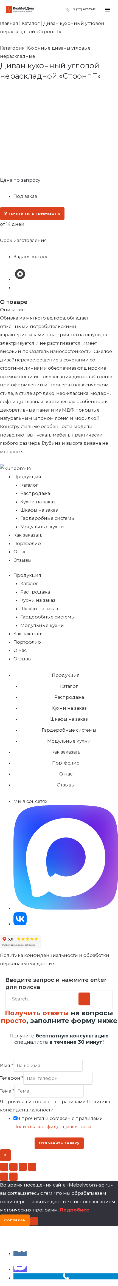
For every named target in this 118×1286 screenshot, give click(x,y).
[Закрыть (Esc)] (32, 1167)
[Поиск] (84, 999)
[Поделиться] (23, 1167)
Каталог (31, 23)
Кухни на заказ (37, 501)
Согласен (15, 1220)
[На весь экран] (13, 1167)
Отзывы (22, 560)
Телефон (11, 1078)
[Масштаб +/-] (4, 1167)
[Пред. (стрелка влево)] (4, 1177)
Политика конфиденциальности (52, 1126)
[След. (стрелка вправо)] (13, 1177)
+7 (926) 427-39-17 (83, 9)
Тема (7, 1091)
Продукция (27, 476)
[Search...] (43, 999)
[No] (34, 1221)
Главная (9, 23)
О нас (20, 551)
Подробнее (74, 1210)
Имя (6, 1065)
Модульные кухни (42, 526)
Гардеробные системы (47, 518)
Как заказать (28, 535)
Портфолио (27, 543)
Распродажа (35, 493)
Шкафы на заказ (39, 510)
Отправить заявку (59, 1143)
